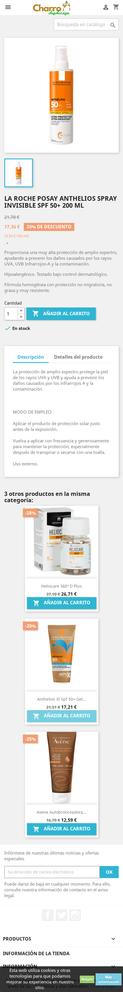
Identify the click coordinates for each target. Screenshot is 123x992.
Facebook (47, 915)
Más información (108, 979)
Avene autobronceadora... (61, 812)
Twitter (61, 915)
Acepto (87, 979)
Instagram (75, 915)
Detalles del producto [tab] (78, 357)
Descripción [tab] (30, 357)
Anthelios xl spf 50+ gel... (61, 699)
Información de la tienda (36, 953)
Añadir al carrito (61, 313)
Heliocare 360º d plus (61, 586)
